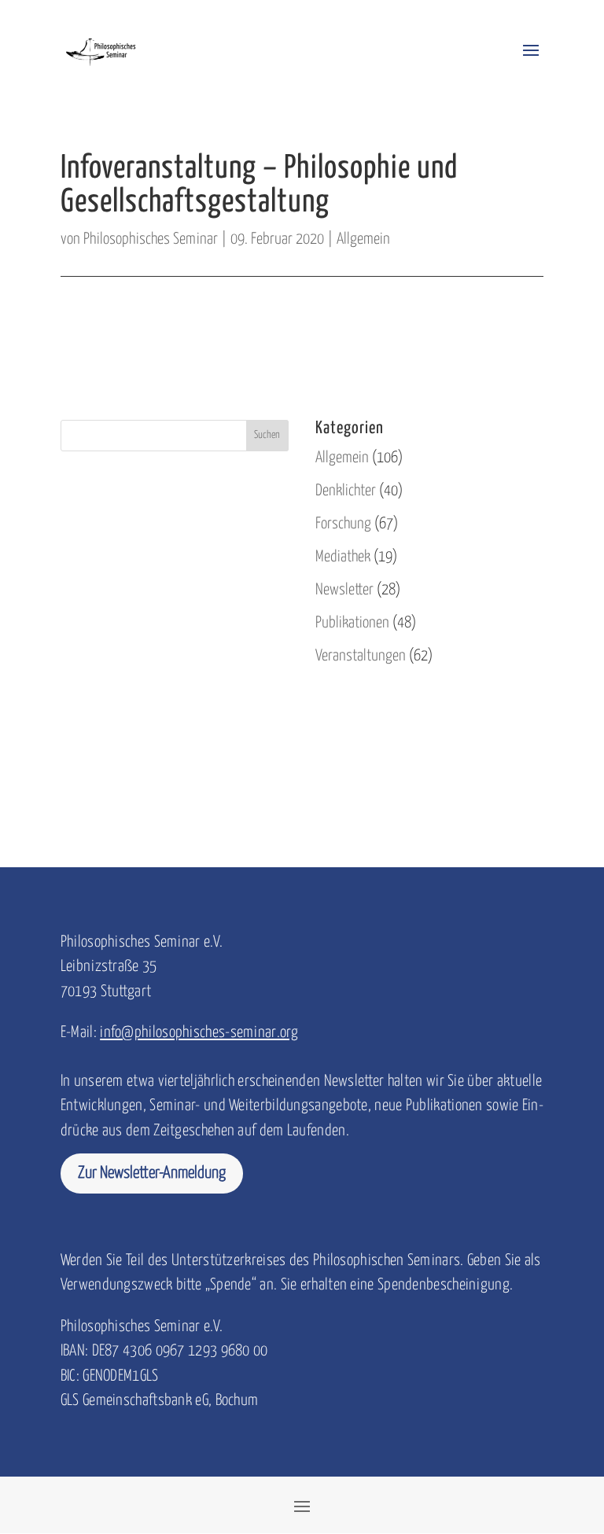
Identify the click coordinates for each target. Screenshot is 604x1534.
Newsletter (344, 590)
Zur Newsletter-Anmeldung (152, 1173)
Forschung (343, 524)
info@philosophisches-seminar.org (199, 1032)
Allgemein (363, 239)
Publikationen (352, 623)
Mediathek (342, 557)
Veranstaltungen (360, 656)
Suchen (267, 435)
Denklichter (345, 491)
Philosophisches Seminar (150, 239)
